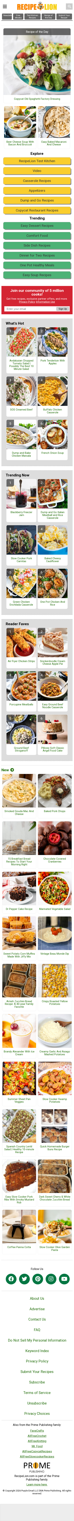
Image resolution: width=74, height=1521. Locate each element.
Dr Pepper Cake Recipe (19, 909)
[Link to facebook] (11, 1279)
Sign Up (63, 309)
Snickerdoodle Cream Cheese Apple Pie (52, 663)
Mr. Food (37, 1446)
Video (37, 171)
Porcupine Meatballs (21, 704)
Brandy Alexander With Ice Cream (19, 1053)
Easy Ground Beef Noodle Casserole (52, 706)
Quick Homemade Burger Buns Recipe (55, 1148)
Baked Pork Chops (54, 811)
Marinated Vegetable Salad (54, 909)
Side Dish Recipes (37, 245)
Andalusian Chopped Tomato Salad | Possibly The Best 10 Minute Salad (21, 365)
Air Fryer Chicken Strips (21, 661)
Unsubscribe (37, 1403)
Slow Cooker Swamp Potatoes (55, 1101)
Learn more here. (36, 1484)
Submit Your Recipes (37, 1372)
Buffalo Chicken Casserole (52, 411)
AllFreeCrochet (37, 1436)
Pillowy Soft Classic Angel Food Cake (52, 749)
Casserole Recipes (37, 181)
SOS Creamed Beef (21, 409)
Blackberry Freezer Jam (21, 514)
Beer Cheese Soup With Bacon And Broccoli (20, 143)
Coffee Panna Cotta (19, 1247)
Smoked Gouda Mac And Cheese (19, 813)
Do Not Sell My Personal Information (37, 1340)
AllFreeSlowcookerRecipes (37, 1456)
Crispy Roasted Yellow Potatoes (55, 1003)
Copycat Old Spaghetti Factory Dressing (37, 99)
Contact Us (37, 1319)
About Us (37, 1298)
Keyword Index (37, 1351)
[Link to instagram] (51, 1279)
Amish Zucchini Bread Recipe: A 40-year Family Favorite (19, 1004)
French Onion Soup (52, 453)
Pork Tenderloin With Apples (53, 362)
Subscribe (37, 1382)
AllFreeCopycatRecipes (37, 1451)
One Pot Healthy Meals (37, 265)
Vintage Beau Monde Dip (54, 953)
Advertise (37, 1309)
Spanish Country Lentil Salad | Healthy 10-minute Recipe (19, 1149)
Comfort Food (37, 236)
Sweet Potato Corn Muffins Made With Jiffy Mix (19, 955)
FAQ (37, 1330)
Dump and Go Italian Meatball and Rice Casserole (52, 515)
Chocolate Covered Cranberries (54, 860)
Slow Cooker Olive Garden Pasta (55, 1249)
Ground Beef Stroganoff (21, 749)
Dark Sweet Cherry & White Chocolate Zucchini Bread (54, 1198)
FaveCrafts (37, 1430)
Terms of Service (37, 1393)
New (5, 770)
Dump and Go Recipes (37, 200)
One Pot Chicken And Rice (52, 603)
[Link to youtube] (64, 1279)
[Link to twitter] (24, 1279)
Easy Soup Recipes (37, 275)
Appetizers (37, 190)
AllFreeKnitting (37, 1441)
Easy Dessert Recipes (37, 226)
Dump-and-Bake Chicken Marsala (21, 454)
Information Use (45, 301)
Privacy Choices (37, 1413)
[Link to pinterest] (37, 1279)
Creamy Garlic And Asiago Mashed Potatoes (55, 1053)
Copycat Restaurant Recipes (37, 210)
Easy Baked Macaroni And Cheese (53, 143)
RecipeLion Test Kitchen (37, 161)
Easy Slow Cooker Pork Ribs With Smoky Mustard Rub (19, 1199)
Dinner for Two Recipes (37, 255)
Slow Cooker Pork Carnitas (21, 560)
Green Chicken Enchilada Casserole (21, 603)
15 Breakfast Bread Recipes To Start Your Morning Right (19, 862)
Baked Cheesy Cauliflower (53, 560)
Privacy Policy (27, 301)
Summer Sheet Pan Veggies (19, 1101)
